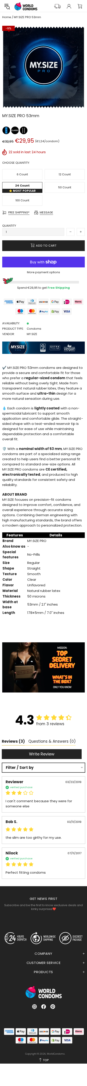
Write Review (41, 754)
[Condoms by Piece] (6, 130)
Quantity (9, 226)
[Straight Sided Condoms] (24, 130)
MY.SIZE (32, 334)
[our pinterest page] (52, 1006)
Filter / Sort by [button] (20, 768)
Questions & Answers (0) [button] (52, 741)
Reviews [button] (13, 741)
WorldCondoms (25, 6)
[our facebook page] (43, 1006)
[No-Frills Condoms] (15, 130)
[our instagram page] (34, 1006)
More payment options (43, 272)
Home (6, 17)
